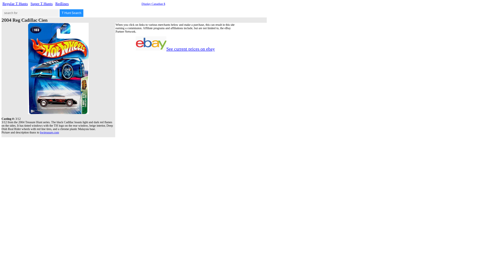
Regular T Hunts (15, 4)
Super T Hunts (42, 4)
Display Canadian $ (153, 3)
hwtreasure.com (49, 132)
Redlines (62, 4)
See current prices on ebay (190, 48)
